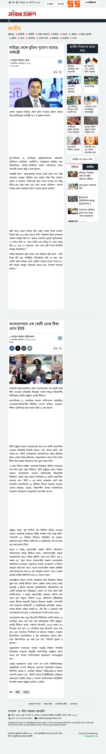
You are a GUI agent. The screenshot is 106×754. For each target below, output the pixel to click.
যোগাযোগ (31, 38)
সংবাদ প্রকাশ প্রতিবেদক (22, 336)
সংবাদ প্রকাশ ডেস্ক (20, 60)
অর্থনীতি (31, 34)
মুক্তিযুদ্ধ (11, 34)
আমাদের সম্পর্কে (34, 704)
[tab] (74, 167)
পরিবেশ (74, 34)
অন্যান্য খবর (43, 38)
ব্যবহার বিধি (48, 704)
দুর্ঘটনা (13, 38)
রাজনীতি (21, 34)
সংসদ (74, 38)
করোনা (26, 692)
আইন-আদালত (43, 34)
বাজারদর (55, 38)
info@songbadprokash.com (49, 718)
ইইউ (18, 692)
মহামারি (65, 38)
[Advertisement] (36, 137)
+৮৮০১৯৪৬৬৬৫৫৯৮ (24, 718)
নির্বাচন (55, 34)
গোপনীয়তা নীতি (61, 704)
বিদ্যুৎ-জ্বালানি (86, 34)
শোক (22, 38)
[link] (70, 4)
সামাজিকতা (91, 2)
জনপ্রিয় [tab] (90, 167)
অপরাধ (64, 34)
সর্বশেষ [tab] (74, 167)
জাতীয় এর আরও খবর (82, 159)
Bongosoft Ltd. (91, 736)
